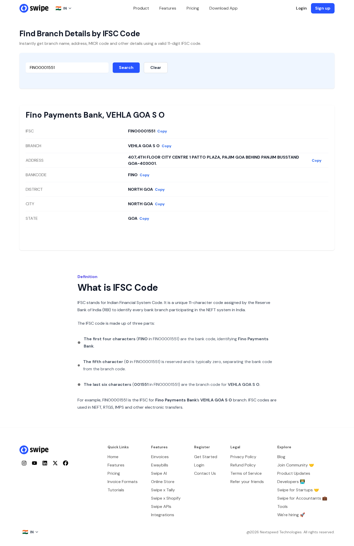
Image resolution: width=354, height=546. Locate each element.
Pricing (193, 8)
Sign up (322, 8)
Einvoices (160, 456)
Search (126, 67)
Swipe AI (159, 473)
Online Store (162, 481)
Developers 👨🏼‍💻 (291, 481)
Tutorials (116, 490)
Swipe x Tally (163, 490)
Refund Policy (243, 465)
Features (167, 8)
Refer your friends (247, 481)
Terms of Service (246, 473)
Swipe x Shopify (166, 498)
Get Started (205, 456)
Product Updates (293, 473)
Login (301, 8)
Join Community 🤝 (295, 465)
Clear (155, 67)
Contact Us (205, 473)
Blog (281, 456)
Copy (162, 131)
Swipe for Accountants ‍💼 (302, 498)
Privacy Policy (243, 456)
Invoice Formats (123, 481)
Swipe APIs (161, 506)
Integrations (162, 514)
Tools (282, 506)
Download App (223, 8)
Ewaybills (159, 465)
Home (113, 456)
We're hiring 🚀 (291, 514)
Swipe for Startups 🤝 (298, 490)
